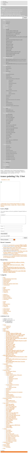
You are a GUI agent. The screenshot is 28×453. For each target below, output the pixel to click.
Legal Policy (6, 299)
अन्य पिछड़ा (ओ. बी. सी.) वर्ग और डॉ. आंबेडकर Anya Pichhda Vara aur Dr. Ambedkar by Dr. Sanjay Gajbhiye (15, 252)
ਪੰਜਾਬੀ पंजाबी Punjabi (10, 400)
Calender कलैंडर (9, 420)
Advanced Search (7, 311)
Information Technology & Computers (14, 392)
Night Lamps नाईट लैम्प (11, 414)
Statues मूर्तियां (9, 426)
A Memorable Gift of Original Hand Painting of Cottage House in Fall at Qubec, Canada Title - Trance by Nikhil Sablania (13, 172)
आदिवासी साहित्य (9, 349)
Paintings (8, 443)
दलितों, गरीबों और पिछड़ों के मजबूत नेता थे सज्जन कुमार (14, 267)
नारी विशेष (8, 332)
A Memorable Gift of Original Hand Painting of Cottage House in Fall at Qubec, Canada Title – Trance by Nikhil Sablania (13, 205)
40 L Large (8, 432)
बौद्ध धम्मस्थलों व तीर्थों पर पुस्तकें (12, 337)
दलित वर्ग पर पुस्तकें (10, 348)
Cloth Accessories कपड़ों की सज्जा (13, 415)
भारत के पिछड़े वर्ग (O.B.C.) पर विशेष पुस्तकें (14, 335)
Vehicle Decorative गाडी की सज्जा (13, 425)
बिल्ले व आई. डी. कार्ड (10, 405)
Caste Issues (11, 376)
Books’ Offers (6, 444)
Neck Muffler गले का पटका (11, 419)
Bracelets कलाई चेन (10, 409)
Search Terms (6, 310)
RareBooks (8, 372)
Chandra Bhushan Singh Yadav (10, 278)
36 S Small (8, 430)
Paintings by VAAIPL (8, 442)
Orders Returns (6, 308)
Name (2, 226)
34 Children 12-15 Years (11, 441)
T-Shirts (5, 428)
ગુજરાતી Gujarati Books (11, 401)
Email (2, 228)
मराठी (7, 399)
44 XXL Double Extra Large (12, 434)
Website (2, 231)
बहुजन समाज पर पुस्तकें (10, 344)
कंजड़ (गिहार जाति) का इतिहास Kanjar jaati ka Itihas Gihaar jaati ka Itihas (15, 247)
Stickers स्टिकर (9, 427)
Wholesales (5, 313)
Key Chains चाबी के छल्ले (11, 406)
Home (2, 170)
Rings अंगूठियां (9, 410)
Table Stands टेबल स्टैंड (11, 416)
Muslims (10, 381)
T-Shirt (7, 367)
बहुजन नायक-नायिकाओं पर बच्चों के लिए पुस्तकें (15, 350)
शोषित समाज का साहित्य (10, 346)
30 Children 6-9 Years (10, 438)
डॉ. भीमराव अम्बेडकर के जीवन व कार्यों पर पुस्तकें (15, 334)
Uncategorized (6, 284)
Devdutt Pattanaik (7, 280)
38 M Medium (9, 431)
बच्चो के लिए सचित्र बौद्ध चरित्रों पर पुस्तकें (14, 351)
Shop (4, 329)
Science (7, 390)
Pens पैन (7, 423)
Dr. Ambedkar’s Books (11, 371)
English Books (9, 366)
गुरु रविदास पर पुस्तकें (10, 345)
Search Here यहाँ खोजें (5, 236)
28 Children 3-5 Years (10, 437)
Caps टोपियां (8, 411)
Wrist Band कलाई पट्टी (11, 417)
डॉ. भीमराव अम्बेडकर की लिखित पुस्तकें (13, 333)
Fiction (10, 386)
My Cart (4, 1)
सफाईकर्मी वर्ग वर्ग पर (10, 342)
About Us (5, 294)
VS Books (8, 447)
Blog (4, 277)
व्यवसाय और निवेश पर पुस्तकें (11, 353)
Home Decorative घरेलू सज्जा (12, 412)
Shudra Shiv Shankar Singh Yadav (10, 283)
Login (4, 3)
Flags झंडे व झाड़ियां (10, 404)
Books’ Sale (5, 328)
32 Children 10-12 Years (11, 439)
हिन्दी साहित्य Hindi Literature (9, 355)
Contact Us (5, 292)
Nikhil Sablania (6, 281)
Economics (8, 389)
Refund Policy (6, 295)
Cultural (10, 383)
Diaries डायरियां (9, 422)
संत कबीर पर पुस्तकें (10, 354)
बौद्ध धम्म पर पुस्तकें (9, 343)
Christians (11, 379)
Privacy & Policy (7, 296)
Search (25, 237)
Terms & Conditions (7, 298)
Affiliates (5, 312)
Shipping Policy (6, 289)
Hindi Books (6, 331)
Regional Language (7, 398)
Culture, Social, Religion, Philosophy (14, 375)
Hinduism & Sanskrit (13, 378)
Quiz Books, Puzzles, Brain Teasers (13, 397)
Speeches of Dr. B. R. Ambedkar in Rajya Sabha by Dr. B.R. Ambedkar (14, 249)
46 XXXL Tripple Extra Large (12, 436)
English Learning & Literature (12, 384)
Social (10, 382)
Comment (3, 214)
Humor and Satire (12, 387)
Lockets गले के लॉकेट (10, 408)
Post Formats (6, 282)
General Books (6, 445)
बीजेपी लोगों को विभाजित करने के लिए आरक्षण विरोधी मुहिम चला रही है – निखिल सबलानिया (14, 271)
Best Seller (5, 290)
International (8, 388)
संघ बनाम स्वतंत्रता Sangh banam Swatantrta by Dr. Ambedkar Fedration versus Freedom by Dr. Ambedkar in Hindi (15, 256)
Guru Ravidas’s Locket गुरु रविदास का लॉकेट (17, 245)
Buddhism (11, 377)
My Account (5, 2)
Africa (7, 393)
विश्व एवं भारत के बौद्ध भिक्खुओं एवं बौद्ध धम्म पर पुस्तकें (16, 340)
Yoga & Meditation (10, 395)
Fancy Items (8, 368)
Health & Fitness (9, 394)
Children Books (9, 373)
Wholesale (5, 364)
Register (4, 4)
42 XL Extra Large (10, 433)
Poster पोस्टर (8, 421)
